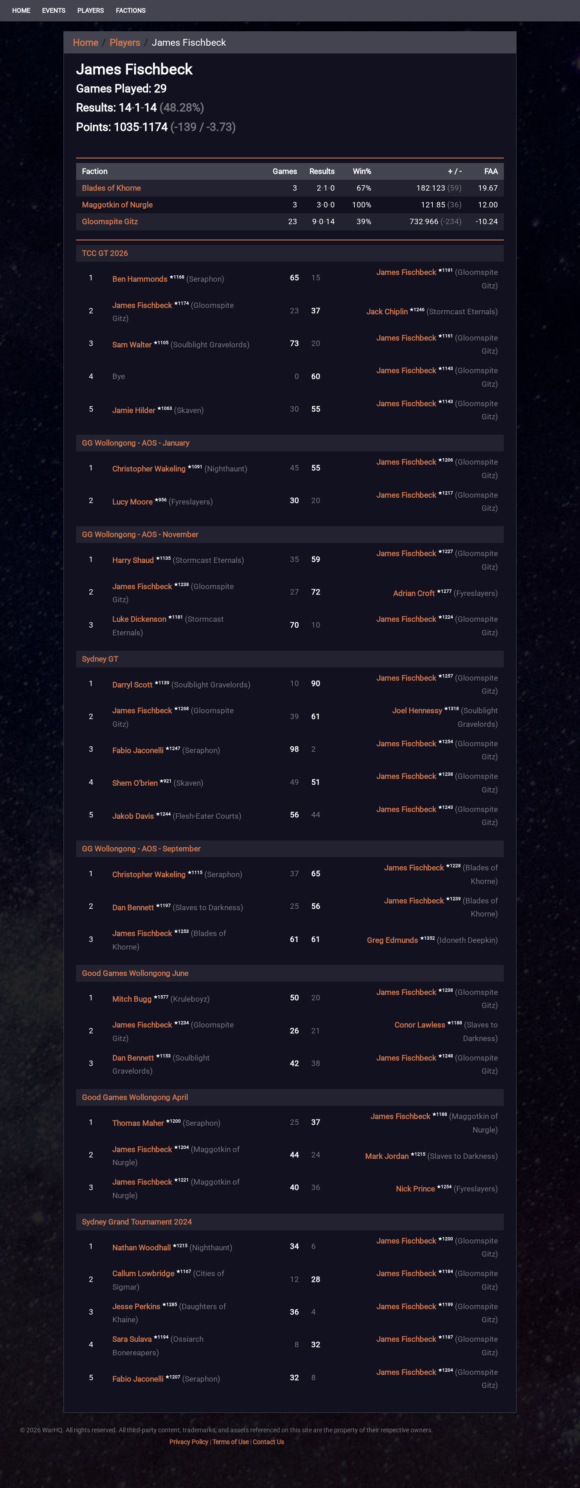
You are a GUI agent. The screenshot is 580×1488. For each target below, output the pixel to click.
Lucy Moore (132, 501)
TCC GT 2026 (105, 253)
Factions (130, 10)
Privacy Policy (188, 1441)
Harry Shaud (133, 560)
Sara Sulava (132, 1339)
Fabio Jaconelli (138, 750)
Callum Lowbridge (143, 1273)
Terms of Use (231, 1441)
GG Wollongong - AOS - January (135, 443)
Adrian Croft (414, 593)
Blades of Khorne (111, 188)
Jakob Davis (133, 815)
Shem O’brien (135, 783)
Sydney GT (100, 659)
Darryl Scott (132, 684)
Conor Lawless (420, 1025)
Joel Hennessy (417, 710)
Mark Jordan (387, 1156)
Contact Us (268, 1441)
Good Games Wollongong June (135, 973)
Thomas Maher (138, 1123)
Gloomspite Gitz (110, 221)
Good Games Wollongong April (135, 1097)
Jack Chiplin (387, 311)
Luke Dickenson (139, 619)
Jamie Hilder (133, 410)
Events (53, 10)
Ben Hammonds (140, 279)
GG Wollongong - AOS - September (141, 849)
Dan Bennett (133, 907)
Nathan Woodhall (141, 1247)
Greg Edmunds (392, 940)
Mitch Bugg (132, 998)
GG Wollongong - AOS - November (140, 534)
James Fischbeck (406, 272)
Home (21, 10)
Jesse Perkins (136, 1306)
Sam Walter (132, 344)
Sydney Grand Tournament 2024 (137, 1222)
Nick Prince (415, 1189)
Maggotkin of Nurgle (117, 205)
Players (90, 10)
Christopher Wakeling (149, 469)
